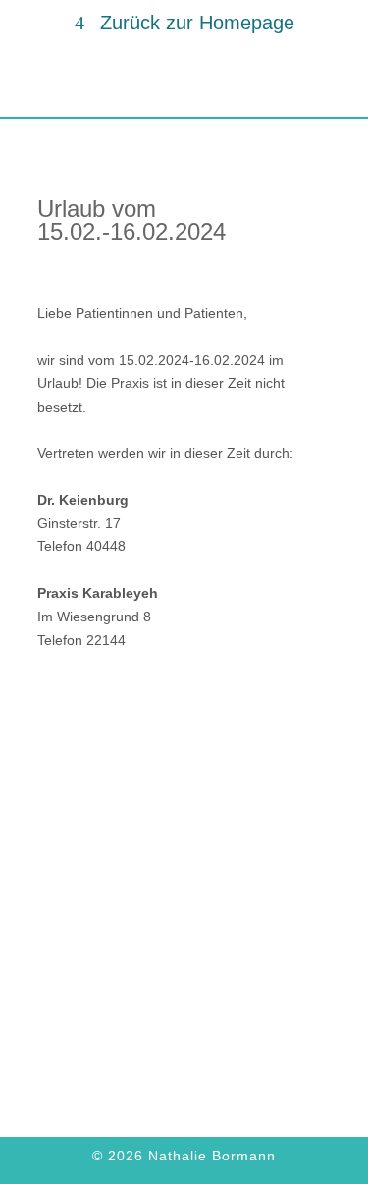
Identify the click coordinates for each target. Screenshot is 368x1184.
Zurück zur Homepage (197, 22)
